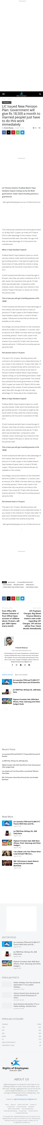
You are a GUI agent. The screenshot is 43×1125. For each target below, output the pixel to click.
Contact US (33, 1104)
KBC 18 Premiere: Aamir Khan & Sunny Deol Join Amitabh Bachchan (20, 778)
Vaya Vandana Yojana (32, 587)
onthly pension (30, 584)
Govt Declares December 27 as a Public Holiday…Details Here (26, 1005)
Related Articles (7, 675)
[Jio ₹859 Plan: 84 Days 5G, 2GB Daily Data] (7, 692)
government (11, 582)
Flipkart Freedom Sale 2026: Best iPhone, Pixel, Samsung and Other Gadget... (27, 843)
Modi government (19, 584)
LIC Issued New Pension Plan (25, 582)
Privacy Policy (23, 1111)
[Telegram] (22, 132)
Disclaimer (31, 1107)
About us (13, 1104)
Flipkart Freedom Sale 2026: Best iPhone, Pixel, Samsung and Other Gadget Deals (26, 701)
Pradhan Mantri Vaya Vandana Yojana (13, 587)
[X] (9, 132)
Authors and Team (23, 1104)
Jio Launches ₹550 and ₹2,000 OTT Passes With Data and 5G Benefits (26, 681)
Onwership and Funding (10, 1111)
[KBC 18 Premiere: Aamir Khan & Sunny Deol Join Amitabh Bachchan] (7, 863)
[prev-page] (3, 709)
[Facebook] (4, 132)
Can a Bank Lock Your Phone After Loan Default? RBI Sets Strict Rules (20, 772)
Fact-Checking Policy (27, 1109)
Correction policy (21, 1107)
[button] (3, 94)
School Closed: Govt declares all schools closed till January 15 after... (26, 995)
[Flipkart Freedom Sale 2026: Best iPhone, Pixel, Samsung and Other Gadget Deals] (7, 701)
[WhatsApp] (18, 132)
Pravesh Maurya (8, 128)
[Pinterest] (13, 132)
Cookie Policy (11, 1107)
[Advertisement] (21, 23)
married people (7, 584)
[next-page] (6, 709)
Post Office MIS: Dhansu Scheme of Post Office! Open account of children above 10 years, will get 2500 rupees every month (10, 618)
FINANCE (9, 99)
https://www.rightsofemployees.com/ (21, 650)
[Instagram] (17, 665)
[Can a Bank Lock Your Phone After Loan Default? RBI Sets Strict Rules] (7, 854)
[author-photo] (21, 641)
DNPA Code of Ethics (14, 1109)
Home (4, 99)
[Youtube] (30, 665)
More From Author (21, 675)
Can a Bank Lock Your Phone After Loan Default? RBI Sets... (27, 852)
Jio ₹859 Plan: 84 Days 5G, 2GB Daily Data (15, 761)
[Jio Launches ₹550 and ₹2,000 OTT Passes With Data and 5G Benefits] (7, 682)
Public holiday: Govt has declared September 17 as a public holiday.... (27, 984)
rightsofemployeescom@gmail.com (25, 1099)
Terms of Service (33, 1111)
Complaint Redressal (21, 1113)
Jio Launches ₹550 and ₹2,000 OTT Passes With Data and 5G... (27, 822)
